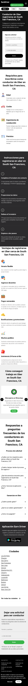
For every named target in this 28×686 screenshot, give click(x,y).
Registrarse (22, 9)
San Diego (4, 560)
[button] (26, 399)
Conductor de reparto (6, 671)
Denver (3, 568)
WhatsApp (7, 183)
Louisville (4, 577)
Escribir (14, 411)
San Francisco (6, 563)
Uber (13, 9)
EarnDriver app (21, 183)
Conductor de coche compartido (6, 663)
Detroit (3, 585)
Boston (3, 582)
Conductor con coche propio (6, 668)
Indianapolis (5, 575)
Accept (18, 681)
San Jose (4, 565)
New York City (6, 589)
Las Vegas (4, 587)
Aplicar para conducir (16, 5)
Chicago (4, 573)
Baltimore (4, 580)
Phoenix (4, 558)
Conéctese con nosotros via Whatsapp (19, 664)
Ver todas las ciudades (9, 598)
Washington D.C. (6, 570)
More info (9, 681)
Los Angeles (5, 556)
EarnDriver (5, 2)
